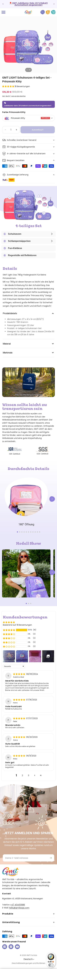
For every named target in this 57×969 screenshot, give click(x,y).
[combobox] (28, 118)
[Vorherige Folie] (3, 4)
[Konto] (48, 12)
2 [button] (22, 775)
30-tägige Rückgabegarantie (21, 146)
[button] (8, 86)
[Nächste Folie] (54, 4)
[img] (19, 674)
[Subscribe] (50, 857)
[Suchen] (42, 12)
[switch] (50, 965)
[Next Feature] (52, 499)
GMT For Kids (31, 955)
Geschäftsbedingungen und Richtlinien (28, 963)
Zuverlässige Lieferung (17, 174)
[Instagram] (11, 946)
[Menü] (3, 12)
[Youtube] (17, 946)
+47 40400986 (17, 904)
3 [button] (28, 775)
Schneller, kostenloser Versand (21, 140)
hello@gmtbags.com (19, 907)
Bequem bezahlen (15, 160)
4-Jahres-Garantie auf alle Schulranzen (26, 153)
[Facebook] (4, 946)
